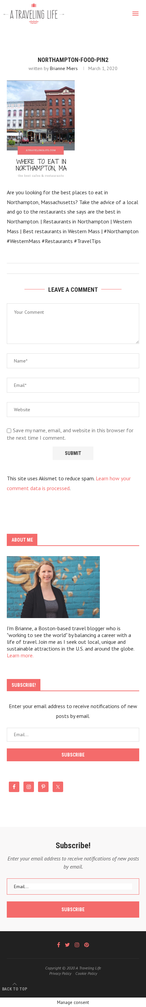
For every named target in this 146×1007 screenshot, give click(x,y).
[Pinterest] (86, 944)
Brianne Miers (64, 68)
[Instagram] (77, 944)
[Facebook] (58, 944)
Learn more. (20, 655)
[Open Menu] (135, 13)
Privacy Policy (60, 973)
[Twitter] (67, 944)
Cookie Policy (86, 973)
